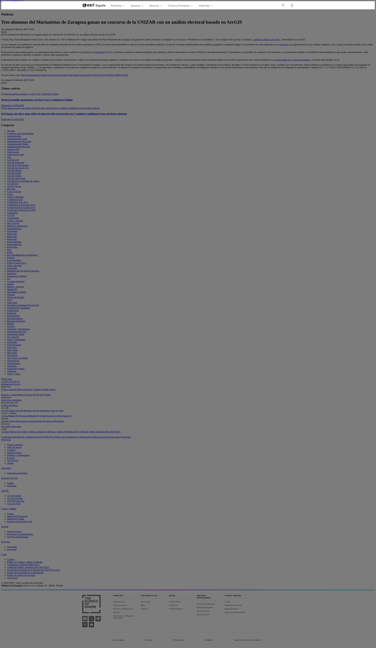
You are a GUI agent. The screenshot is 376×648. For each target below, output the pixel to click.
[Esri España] (94, 5)
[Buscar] (283, 5)
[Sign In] (292, 5)
